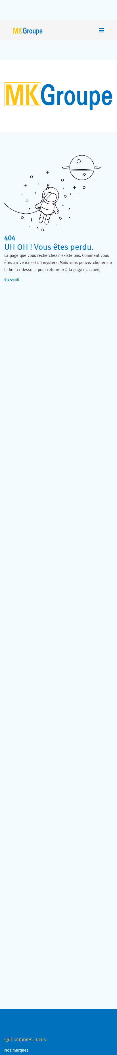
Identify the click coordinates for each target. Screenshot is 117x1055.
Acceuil (13, 280)
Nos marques (16, 1050)
